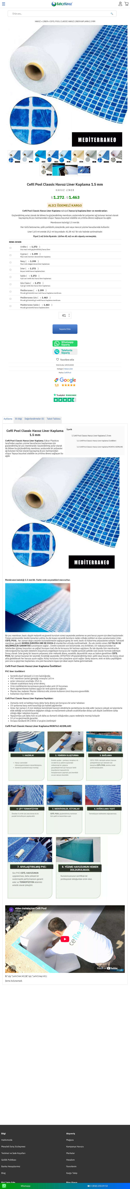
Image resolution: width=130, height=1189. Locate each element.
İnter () (32, 269)
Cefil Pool (67, 373)
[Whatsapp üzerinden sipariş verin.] (65, 343)
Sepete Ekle (65, 329)
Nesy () (35, 262)
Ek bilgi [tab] (18, 418)
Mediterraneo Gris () (40, 298)
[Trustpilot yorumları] (65, 397)
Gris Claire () (35, 284)
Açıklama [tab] (8, 418)
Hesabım (70, 1160)
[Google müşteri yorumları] (65, 382)
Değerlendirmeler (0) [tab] (34, 418)
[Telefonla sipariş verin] (65, 352)
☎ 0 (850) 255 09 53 (97, 1186)
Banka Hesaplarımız (10, 1166)
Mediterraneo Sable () (36, 306)
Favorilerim (71, 1166)
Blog (3, 1173)
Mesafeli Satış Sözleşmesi (13, 1146)
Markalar (70, 1153)
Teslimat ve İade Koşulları (13, 1153)
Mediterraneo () (41, 291)
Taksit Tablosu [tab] (53, 418)
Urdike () (35, 248)
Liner (45, 21)
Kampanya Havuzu (75, 1146)
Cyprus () (35, 255)
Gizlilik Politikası (8, 1160)
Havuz (38, 21)
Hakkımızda (6, 1140)
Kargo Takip (71, 1173)
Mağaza (70, 1140)
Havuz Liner (68, 369)
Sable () (35, 277)
